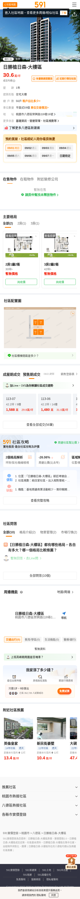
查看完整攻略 (40, 500)
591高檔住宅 (44, 875)
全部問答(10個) (40, 575)
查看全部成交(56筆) (40, 424)
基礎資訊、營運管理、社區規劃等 (36, 120)
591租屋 (27, 875)
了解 (63, 12)
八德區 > (37, 833)
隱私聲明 (41, 895)
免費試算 (64, 691)
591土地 (46, 870)
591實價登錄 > (12, 833)
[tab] (11, 374)
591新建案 (31, 870)
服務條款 (36, 879)
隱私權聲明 (52, 879)
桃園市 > (26, 833)
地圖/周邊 (64, 592)
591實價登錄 (13, 870)
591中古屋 (62, 870)
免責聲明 (20, 879)
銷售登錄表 (67, 374)
